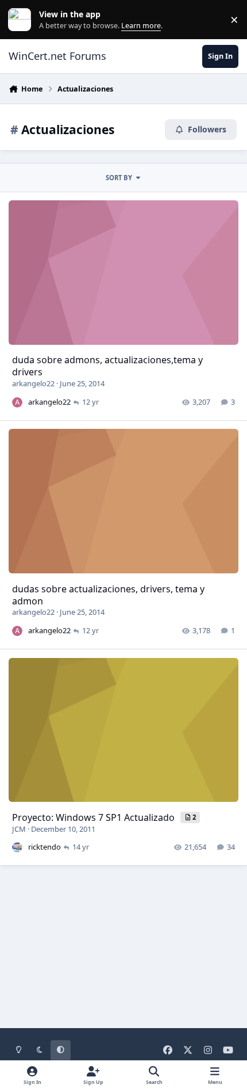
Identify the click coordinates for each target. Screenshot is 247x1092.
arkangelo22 (33, 383)
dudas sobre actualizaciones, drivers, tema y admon (108, 595)
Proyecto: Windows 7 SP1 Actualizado (94, 817)
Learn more (22, 19)
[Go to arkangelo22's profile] (17, 402)
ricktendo (44, 847)
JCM (19, 829)
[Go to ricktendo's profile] (17, 847)
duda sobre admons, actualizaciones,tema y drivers (107, 365)
